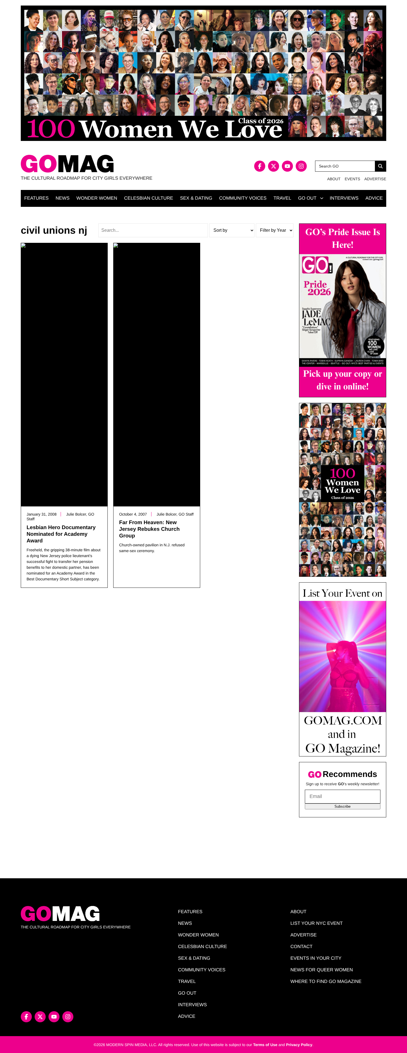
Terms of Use (265, 1044)
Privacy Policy (299, 1044)
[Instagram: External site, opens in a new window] (301, 166)
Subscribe (342, 806)
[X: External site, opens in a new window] (273, 166)
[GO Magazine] (112, 164)
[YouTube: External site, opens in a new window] (287, 166)
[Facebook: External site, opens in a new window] (259, 166)
